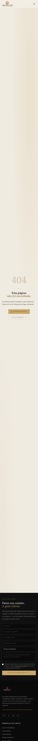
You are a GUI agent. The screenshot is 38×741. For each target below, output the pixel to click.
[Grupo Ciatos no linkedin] (13, 715)
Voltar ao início (20, 311)
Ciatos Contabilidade (8, 728)
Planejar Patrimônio (8, 737)
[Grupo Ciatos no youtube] (17, 715)
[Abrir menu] (34, 4)
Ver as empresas (17, 317)
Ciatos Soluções (6, 734)
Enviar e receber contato (18, 672)
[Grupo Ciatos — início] (7, 4)
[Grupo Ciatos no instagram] (4, 715)
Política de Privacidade (21, 666)
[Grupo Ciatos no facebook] (8, 715)
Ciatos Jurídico (6, 731)
